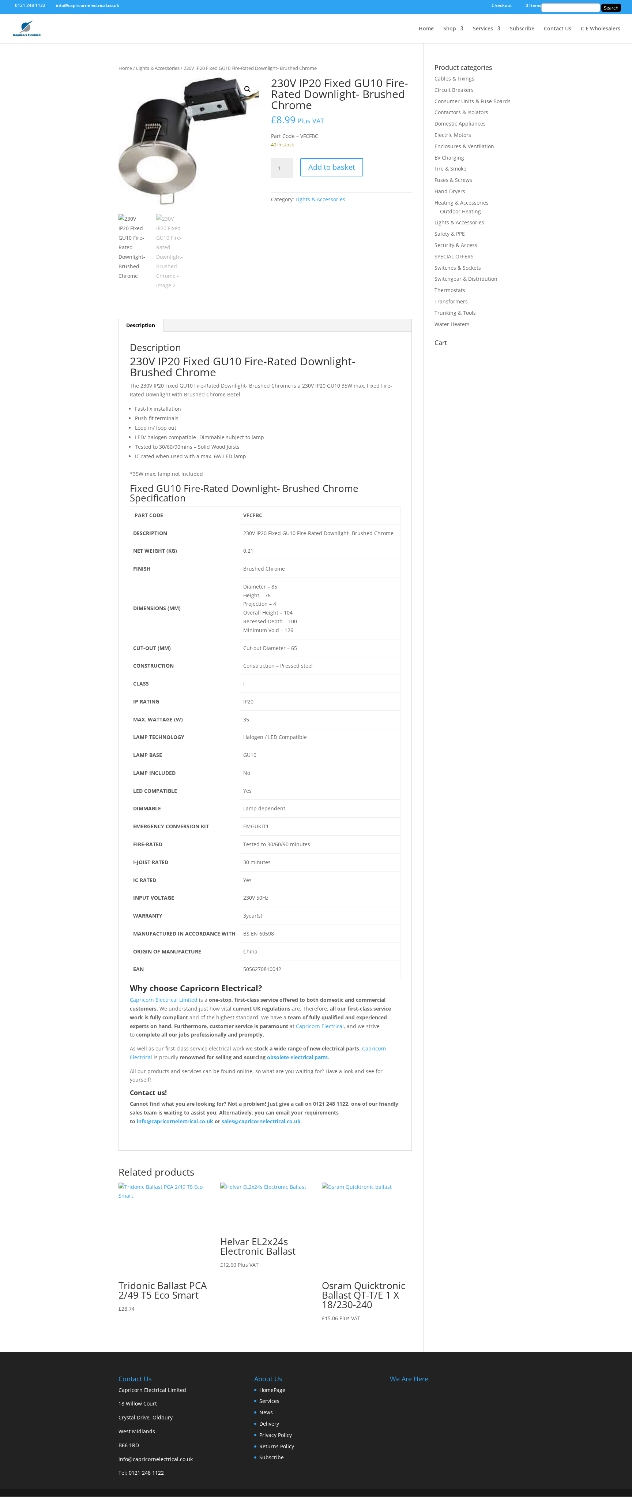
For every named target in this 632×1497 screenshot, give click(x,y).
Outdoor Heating (460, 211)
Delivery (269, 1423)
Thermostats (449, 290)
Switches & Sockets (457, 267)
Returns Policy (276, 1446)
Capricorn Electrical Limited (164, 999)
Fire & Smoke (450, 168)
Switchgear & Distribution (465, 278)
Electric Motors (452, 134)
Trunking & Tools (455, 312)
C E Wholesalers (600, 29)
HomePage (272, 1389)
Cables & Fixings (454, 78)
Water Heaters (452, 324)
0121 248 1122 (146, 1472)
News (266, 1412)
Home (426, 29)
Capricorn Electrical (320, 1026)
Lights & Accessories (158, 68)
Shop (449, 29)
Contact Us (557, 29)
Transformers (451, 301)
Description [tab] (140, 325)
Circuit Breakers (454, 89)
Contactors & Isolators (461, 112)
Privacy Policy (275, 1434)
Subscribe (522, 29)
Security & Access (455, 245)
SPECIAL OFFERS (454, 256)
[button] (247, 89)
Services (483, 29)
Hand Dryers (449, 191)
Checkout (502, 5)
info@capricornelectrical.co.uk (155, 1459)
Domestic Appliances (460, 123)
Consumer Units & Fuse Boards (472, 101)
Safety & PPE (449, 233)
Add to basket (331, 167)
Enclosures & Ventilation (464, 146)
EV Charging (449, 157)
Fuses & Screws (453, 179)
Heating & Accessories (461, 202)
